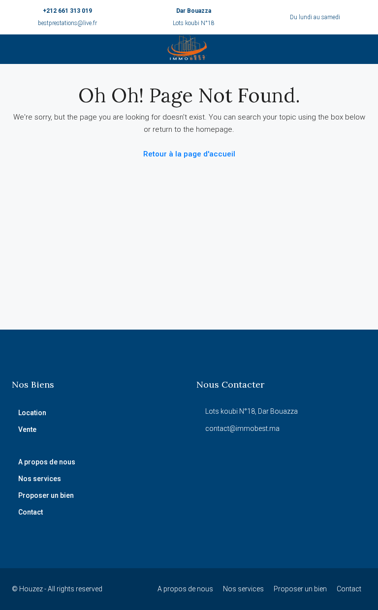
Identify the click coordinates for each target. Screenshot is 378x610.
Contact (30, 512)
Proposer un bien (46, 495)
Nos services (39, 479)
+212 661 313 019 (67, 10)
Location (32, 413)
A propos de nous (46, 462)
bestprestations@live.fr (67, 23)
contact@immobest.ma (242, 428)
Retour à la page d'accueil (189, 154)
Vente (27, 429)
